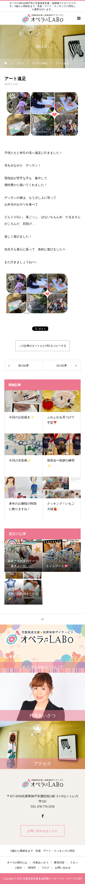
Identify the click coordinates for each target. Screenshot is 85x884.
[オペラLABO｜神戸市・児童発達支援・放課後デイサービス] (42, 783)
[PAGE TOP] (42, 619)
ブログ (45, 867)
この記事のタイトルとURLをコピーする (42, 345)
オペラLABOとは (17, 862)
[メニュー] (78, 18)
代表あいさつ (40, 862)
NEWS (32, 867)
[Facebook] (42, 816)
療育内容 (59, 862)
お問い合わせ (63, 867)
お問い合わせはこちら (42, 831)
